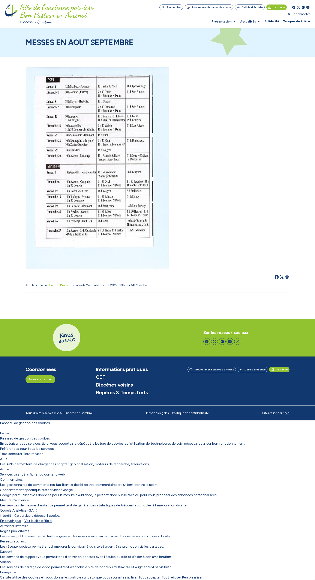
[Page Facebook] (294, 7)
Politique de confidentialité (190, 413)
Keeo (286, 413)
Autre (4, 469)
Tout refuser (33, 454)
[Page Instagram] (303, 7)
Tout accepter (11, 454)
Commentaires (11, 479)
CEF (100, 377)
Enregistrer (8, 572)
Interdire (21, 526)
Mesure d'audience (14, 500)
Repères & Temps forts (122, 392)
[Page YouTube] (308, 7)
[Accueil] (11, 14)
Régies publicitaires (14, 531)
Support (6, 552)
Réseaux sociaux (13, 541)
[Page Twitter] (298, 7)
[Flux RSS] (237, 341)
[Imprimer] (287, 276)
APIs (3, 459)
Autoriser (7, 526)
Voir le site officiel (38, 521)
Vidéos (5, 562)
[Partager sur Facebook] (276, 276)
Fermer (5, 433)
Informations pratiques (122, 369)
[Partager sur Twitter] (281, 276)
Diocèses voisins (114, 384)
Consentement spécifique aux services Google (36, 490)
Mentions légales (157, 413)
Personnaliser (192, 577)
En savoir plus (10, 521)
